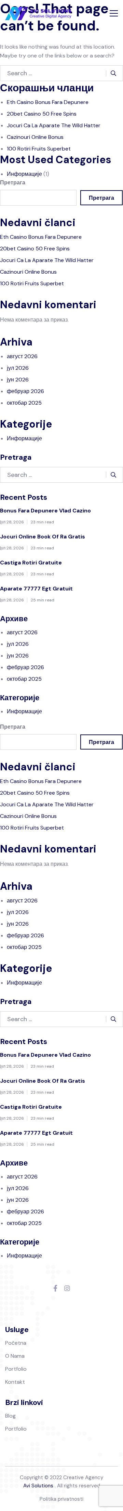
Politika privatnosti (61, 1499)
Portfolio (16, 1368)
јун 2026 (18, 379)
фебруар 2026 (25, 391)
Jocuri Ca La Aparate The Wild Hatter (53, 125)
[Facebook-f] (55, 1288)
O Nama (15, 1355)
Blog (10, 1415)
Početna (15, 1342)
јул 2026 (18, 368)
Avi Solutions (38, 1485)
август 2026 (22, 356)
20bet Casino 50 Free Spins (42, 113)
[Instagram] (67, 1288)
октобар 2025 (24, 402)
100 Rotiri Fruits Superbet (39, 148)
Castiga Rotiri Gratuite (31, 562)
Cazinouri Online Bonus (35, 137)
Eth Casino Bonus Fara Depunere (47, 102)
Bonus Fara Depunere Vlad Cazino (45, 510)
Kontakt (15, 1381)
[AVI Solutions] (38, 13)
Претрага (12, 182)
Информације (24, 174)
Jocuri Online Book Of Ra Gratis (42, 536)
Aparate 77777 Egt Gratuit (36, 588)
